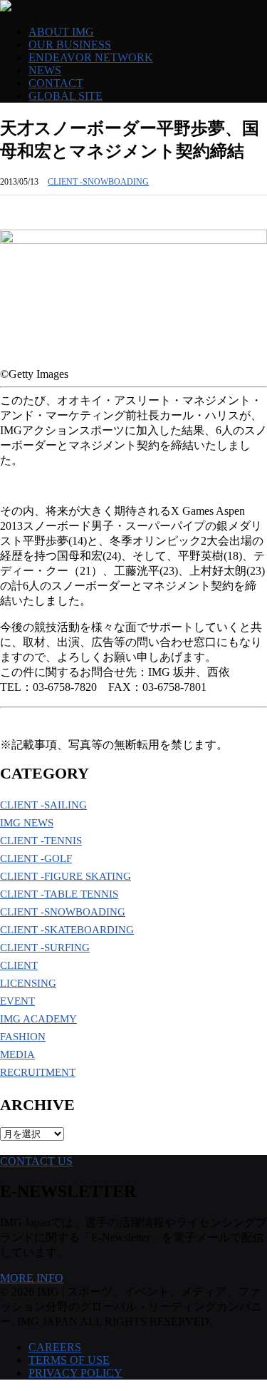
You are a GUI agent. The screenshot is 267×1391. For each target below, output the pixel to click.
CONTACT (55, 83)
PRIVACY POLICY (75, 1373)
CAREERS (54, 1347)
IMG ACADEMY (38, 1019)
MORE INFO (31, 1278)
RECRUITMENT (37, 1072)
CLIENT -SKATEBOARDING (67, 929)
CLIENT (19, 965)
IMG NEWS (26, 822)
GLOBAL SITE (65, 96)
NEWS (44, 70)
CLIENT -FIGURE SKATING (65, 876)
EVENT (17, 1001)
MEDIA (17, 1054)
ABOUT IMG (61, 32)
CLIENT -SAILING (43, 805)
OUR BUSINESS (69, 45)
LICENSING (28, 983)
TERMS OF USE (69, 1360)
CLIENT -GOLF (36, 858)
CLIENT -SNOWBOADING (98, 182)
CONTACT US (36, 1161)
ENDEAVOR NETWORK (90, 57)
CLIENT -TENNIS (41, 840)
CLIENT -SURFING (45, 947)
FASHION (23, 1036)
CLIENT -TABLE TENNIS (59, 894)
